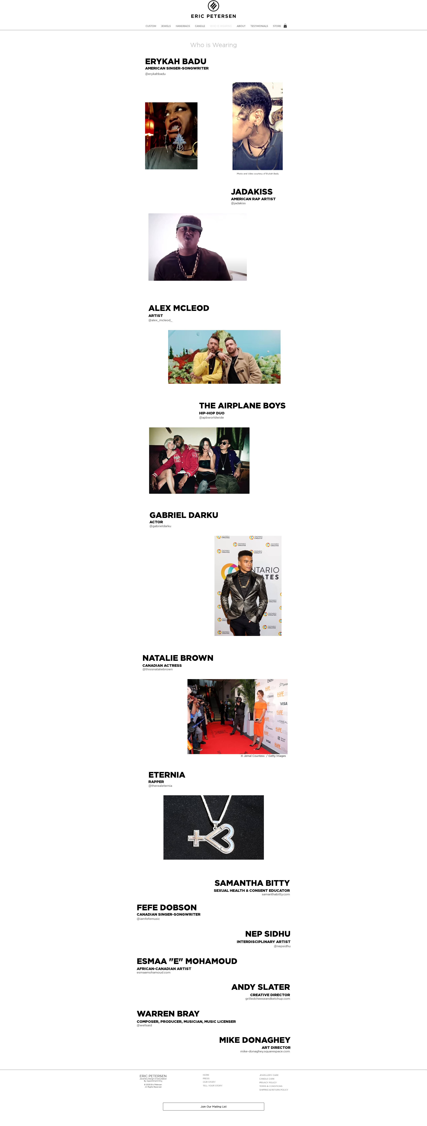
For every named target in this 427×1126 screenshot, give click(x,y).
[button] (151, 26)
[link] (285, 26)
